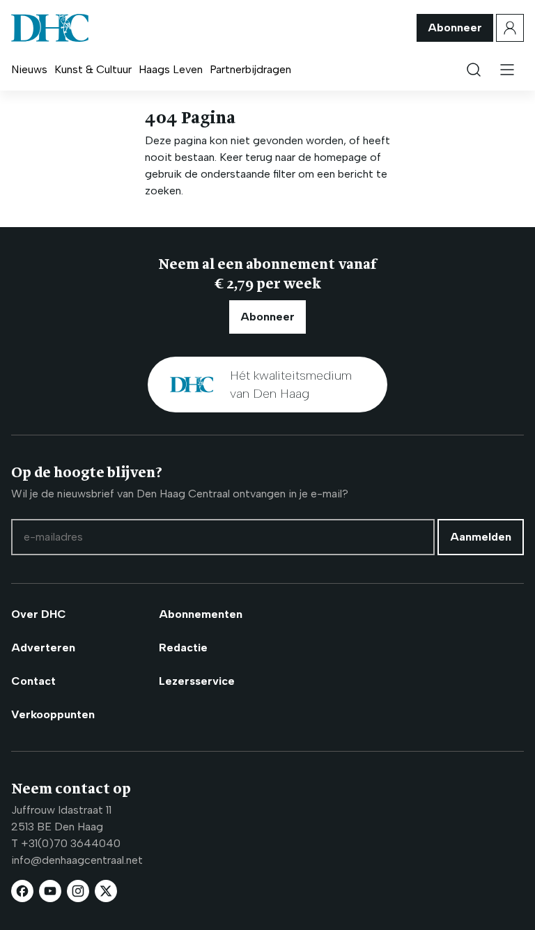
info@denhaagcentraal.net (77, 860)
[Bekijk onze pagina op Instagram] (78, 891)
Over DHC (38, 614)
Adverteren (43, 647)
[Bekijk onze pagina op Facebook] (22, 891)
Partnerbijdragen (250, 69)
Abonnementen (200, 614)
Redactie (183, 647)
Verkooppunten (53, 714)
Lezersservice (197, 681)
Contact (33, 681)
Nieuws (29, 69)
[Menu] (507, 70)
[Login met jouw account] (510, 28)
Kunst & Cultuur (93, 69)
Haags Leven (171, 69)
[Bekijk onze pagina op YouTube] (50, 891)
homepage (340, 157)
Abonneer (455, 27)
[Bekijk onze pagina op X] (106, 891)
